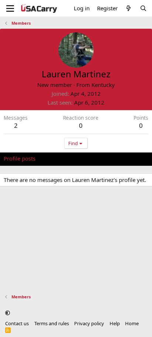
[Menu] (10, 8)
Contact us (17, 323)
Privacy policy (89, 323)
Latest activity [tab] (60, 158)
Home (132, 323)
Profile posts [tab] (19, 158)
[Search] (143, 8)
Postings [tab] (96, 158)
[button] (7, 313)
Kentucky (103, 84)
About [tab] (121, 158)
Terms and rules (51, 323)
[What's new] (128, 8)
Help (115, 323)
